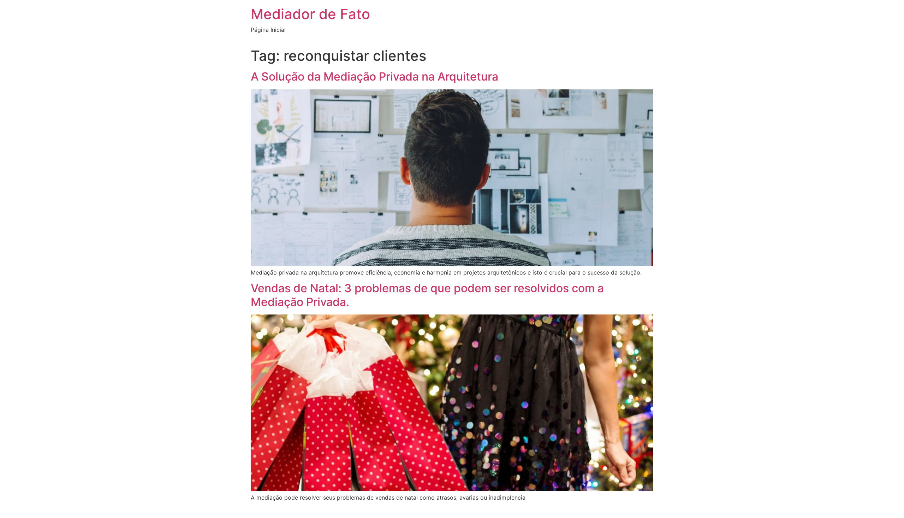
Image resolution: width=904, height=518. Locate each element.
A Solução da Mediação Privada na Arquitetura (374, 76)
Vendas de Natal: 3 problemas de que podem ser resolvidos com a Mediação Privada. (427, 294)
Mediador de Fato (310, 14)
